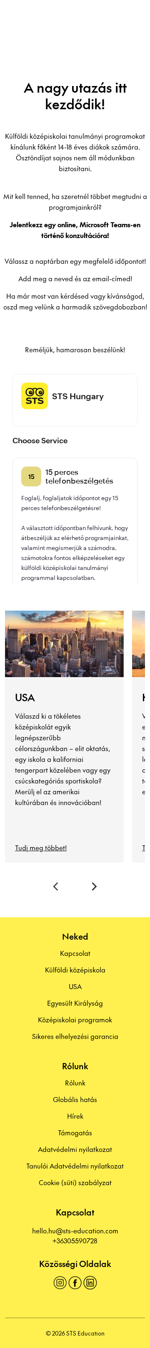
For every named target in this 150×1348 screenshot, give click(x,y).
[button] (57, 886)
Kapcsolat (75, 953)
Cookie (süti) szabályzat (75, 1182)
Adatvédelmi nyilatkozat (75, 1149)
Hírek (75, 1115)
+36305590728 (75, 1240)
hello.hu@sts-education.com (75, 1230)
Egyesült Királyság (75, 1002)
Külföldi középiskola (75, 969)
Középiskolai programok (75, 1019)
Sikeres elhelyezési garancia (75, 1036)
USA (75, 986)
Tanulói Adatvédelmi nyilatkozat (75, 1165)
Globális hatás (75, 1099)
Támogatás (75, 1132)
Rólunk (75, 1082)
